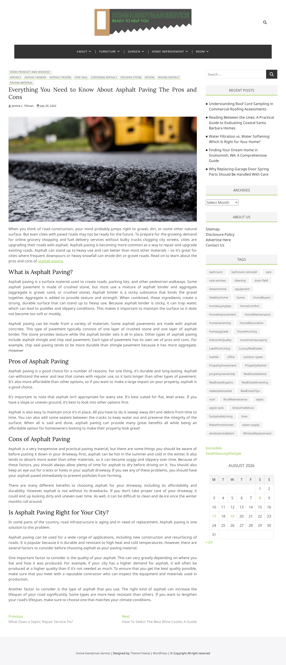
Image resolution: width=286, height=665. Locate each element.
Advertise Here (218, 239)
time (244, 416)
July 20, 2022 (47, 106)
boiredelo (214, 448)
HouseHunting (247, 331)
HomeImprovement (222, 314)
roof (212, 399)
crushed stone (131, 77)
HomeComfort (249, 306)
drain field (261, 280)
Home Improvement (168, 51)
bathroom (216, 272)
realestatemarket (220, 391)
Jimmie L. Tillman (22, 106)
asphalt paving (60, 77)
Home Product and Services (30, 72)
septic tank (216, 408)
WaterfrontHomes (221, 425)
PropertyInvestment (222, 365)
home (240, 297)
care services (217, 280)
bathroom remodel (244, 272)
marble (214, 357)
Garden (134, 51)
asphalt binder (35, 77)
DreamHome (217, 289)
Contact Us (215, 245)
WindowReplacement (257, 433)
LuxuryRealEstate (250, 348)
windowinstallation (221, 433)
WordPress (160, 653)
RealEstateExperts (221, 382)
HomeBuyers (262, 297)
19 (232, 516)
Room (200, 51)
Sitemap (213, 229)
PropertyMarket (256, 365)
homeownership (220, 323)
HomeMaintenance (257, 314)
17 (214, 516)
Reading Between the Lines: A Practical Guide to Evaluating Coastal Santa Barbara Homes (241, 122)
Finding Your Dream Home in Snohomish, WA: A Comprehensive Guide (238, 155)
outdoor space (253, 357)
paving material (21, 82)
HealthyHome (218, 297)
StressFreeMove (243, 408)
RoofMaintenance (235, 399)
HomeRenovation (251, 323)
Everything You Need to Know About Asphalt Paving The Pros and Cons (102, 93)
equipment (242, 289)
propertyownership (222, 374)
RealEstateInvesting (255, 382)
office (231, 357)
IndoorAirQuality (220, 340)
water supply (250, 425)
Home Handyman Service (93, 653)
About (82, 51)
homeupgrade (218, 331)
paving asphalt (169, 77)
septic (260, 399)
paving (150, 77)
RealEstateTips (250, 391)
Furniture (107, 51)
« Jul (209, 541)
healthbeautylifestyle (223, 453)
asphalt (15, 77)
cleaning (240, 280)
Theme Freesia (140, 653)
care (268, 272)
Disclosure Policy (220, 234)
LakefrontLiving (219, 348)
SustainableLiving (221, 416)
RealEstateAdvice (255, 374)
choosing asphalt (104, 77)
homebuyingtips (220, 306)
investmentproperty (253, 340)
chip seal (81, 77)
